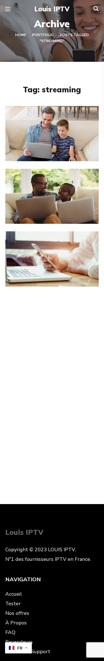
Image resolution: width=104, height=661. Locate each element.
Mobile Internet (40, 271)
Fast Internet (37, 146)
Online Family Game (47, 209)
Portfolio (43, 35)
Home (20, 35)
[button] (96, 9)
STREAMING (26, 156)
